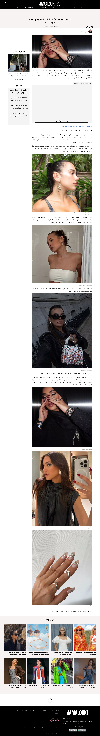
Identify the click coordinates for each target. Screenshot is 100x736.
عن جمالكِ (50, 727)
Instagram (66, 722)
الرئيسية (56, 26)
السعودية (63, 7)
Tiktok (72, 724)
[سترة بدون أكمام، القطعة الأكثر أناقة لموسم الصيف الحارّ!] (85, 671)
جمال (73, 7)
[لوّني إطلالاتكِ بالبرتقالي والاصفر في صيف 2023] (85, 637)
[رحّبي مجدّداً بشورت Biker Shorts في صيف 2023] (62, 671)
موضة (82, 7)
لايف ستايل (43, 7)
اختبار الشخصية (29, 7)
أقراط (67, 611)
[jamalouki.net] (50, 3)
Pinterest (73, 722)
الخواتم (62, 611)
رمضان (18, 7)
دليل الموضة (46, 26)
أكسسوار (73, 611)
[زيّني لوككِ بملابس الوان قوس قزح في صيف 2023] (38, 671)
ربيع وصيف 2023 (82, 611)
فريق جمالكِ (41, 727)
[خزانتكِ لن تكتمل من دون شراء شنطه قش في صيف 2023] (15, 637)
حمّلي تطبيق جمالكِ (77, 726)
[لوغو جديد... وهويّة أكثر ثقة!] (62, 102)
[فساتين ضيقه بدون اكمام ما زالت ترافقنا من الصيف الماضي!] (15, 671)
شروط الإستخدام (32, 727)
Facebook (81, 722)
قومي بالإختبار (18, 79)
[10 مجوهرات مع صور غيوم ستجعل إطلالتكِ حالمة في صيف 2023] (38, 637)
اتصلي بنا (57, 727)
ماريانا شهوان (84, 30)
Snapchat (88, 722)
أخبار (53, 7)
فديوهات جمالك (34, 710)
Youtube (65, 724)
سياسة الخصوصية (22, 727)
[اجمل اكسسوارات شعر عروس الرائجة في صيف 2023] (62, 637)
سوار (52, 611)
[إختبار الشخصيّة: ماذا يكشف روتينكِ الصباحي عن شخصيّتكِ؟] (19, 63)
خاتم (57, 611)
